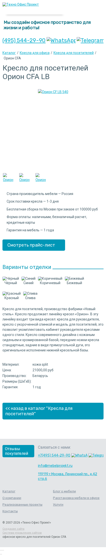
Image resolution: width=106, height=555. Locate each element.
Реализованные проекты (22, 504)
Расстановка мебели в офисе (76, 498)
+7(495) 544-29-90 (54, 455)
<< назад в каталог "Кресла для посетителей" (38, 411)
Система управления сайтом (22, 532)
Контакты (10, 511)
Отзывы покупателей (16, 451)
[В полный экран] (2, 550)
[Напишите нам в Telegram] (90, 40)
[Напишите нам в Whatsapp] (61, 40)
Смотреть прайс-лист (31, 245)
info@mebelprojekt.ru (55, 466)
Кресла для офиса (35, 53)
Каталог (9, 53)
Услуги (58, 504)
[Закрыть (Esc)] (0, 550)
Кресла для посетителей (73, 53)
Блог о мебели (64, 491)
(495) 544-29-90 (24, 40)
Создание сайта (13, 528)
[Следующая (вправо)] (1, 554)
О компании (11, 498)
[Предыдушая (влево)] (0, 554)
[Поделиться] (1, 550)
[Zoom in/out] (3, 550)
